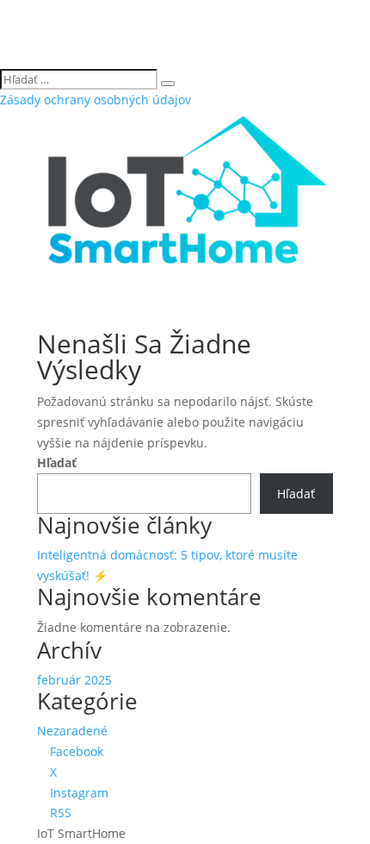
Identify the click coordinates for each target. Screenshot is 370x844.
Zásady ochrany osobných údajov (95, 99)
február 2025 (74, 680)
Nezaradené (72, 730)
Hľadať (57, 462)
